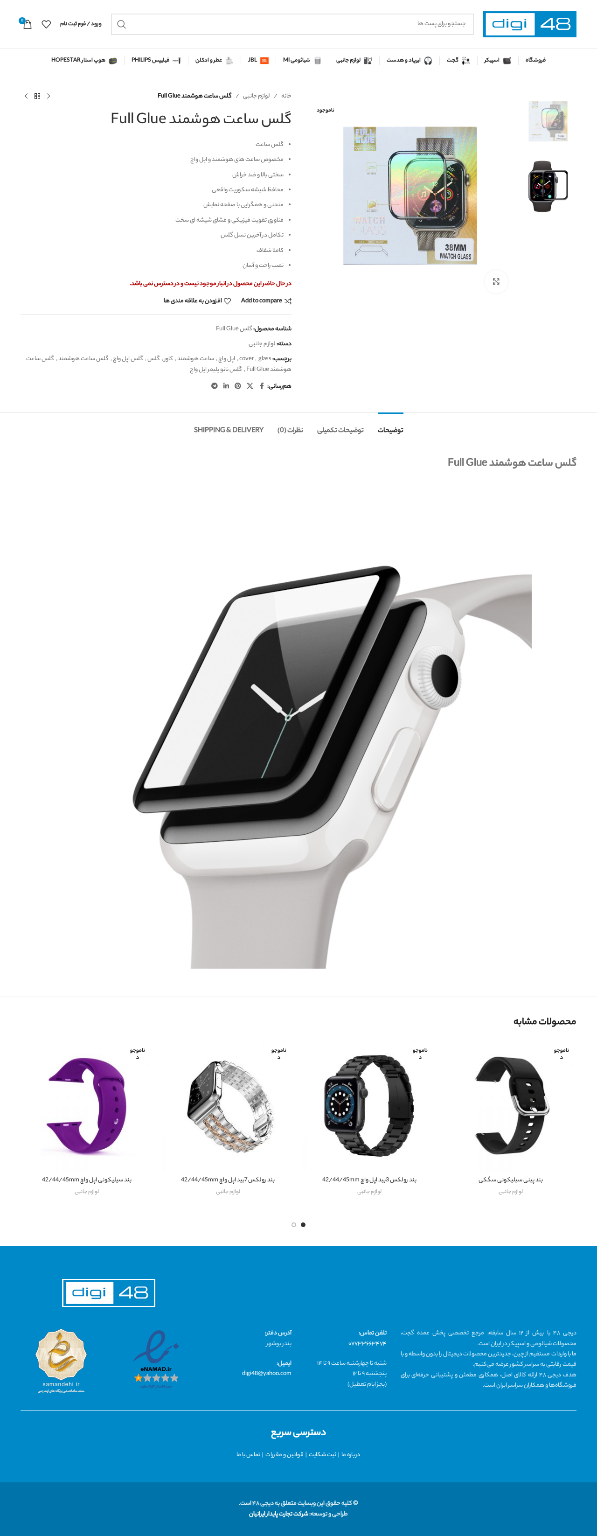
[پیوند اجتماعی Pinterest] (238, 387)
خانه (286, 96)
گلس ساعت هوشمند (83, 359)
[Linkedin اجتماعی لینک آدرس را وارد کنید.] (226, 387)
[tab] (390, 426)
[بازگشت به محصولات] (37, 96)
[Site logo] (529, 24)
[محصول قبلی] (48, 96)
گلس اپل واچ (128, 359)
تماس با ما (248, 1455)
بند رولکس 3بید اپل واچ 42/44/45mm (369, 1180)
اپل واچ (226, 359)
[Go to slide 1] (303, 1224)
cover (246, 359)
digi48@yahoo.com (267, 1374)
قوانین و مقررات (284, 1455)
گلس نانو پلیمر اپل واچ (216, 370)
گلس (153, 359)
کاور (168, 359)
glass (264, 359)
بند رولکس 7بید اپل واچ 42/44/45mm (228, 1180)
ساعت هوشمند (195, 359)
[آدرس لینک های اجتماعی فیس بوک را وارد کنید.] (261, 387)
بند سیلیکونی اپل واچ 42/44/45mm (87, 1180)
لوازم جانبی (256, 96)
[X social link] (250, 387)
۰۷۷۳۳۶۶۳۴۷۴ (367, 1344)
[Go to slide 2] (294, 1224)
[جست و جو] (121, 24)
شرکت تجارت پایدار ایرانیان (278, 1514)
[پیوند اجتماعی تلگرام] (214, 387)
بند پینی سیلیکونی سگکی (511, 1180)
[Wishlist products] (46, 24)
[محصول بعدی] (26, 96)
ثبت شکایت (322, 1455)
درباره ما (350, 1455)
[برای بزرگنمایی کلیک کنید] (496, 281)
